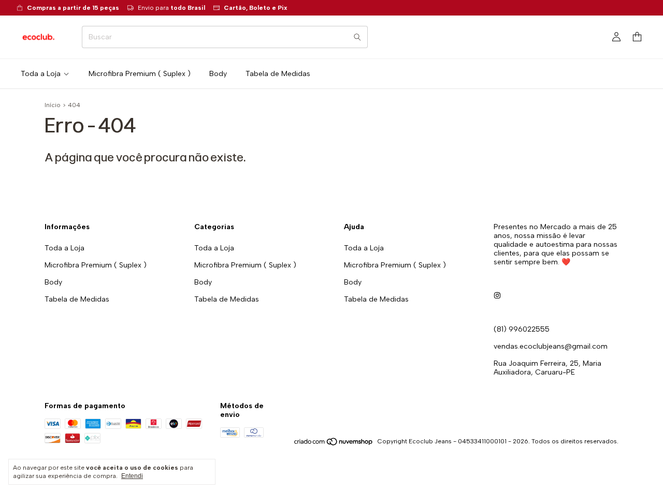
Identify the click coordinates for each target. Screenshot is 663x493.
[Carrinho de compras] (637, 37)
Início (53, 105)
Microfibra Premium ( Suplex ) (140, 73)
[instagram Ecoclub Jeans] (497, 295)
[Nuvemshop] (334, 443)
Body (218, 73)
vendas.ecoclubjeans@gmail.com (551, 346)
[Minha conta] (616, 37)
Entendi (132, 476)
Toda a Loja (41, 73)
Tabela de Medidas (278, 73)
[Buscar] (357, 37)
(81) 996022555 (522, 329)
